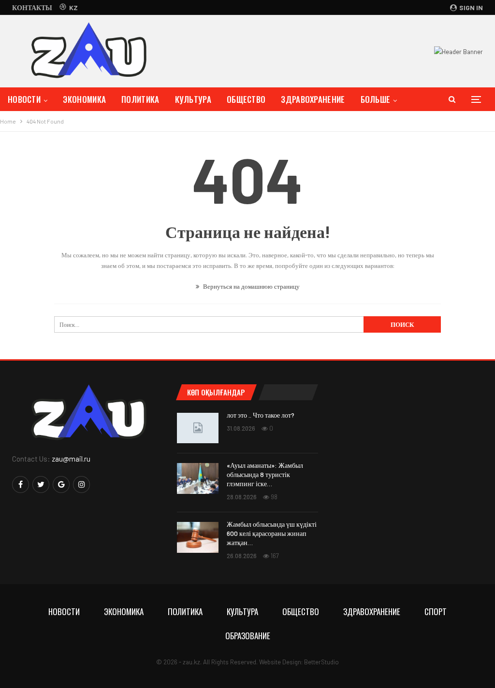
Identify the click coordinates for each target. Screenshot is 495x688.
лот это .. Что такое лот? (260, 415)
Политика (140, 99)
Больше (376, 99)
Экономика (84, 99)
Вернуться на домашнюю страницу (251, 286)
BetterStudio (321, 662)
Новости (24, 99)
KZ (73, 7)
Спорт (435, 611)
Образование (247, 636)
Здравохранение (313, 99)
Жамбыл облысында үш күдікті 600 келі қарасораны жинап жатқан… (272, 533)
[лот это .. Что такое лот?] (197, 428)
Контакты (32, 7)
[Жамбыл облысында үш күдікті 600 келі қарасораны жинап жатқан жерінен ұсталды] (197, 537)
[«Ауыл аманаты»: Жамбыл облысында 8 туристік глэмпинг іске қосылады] (197, 478)
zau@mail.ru (71, 458)
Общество (246, 99)
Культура (193, 99)
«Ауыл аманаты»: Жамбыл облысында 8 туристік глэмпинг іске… (265, 474)
